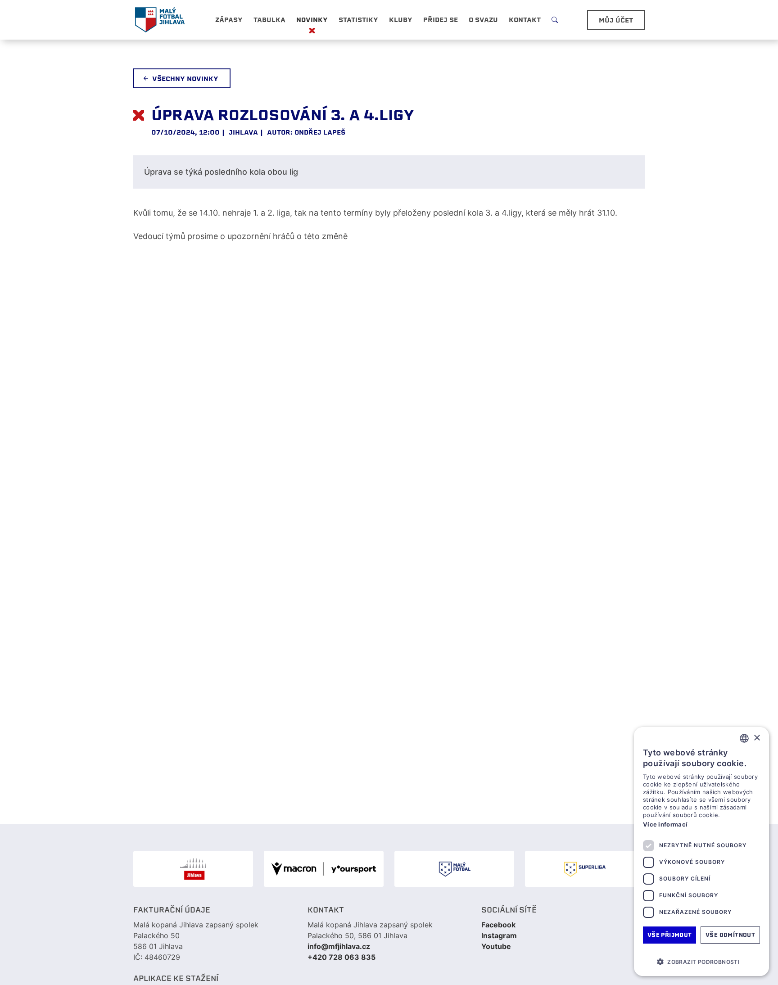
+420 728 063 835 (341, 957)
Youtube (496, 946)
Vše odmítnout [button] (730, 935)
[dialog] (701, 851)
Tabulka (269, 19)
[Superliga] (585, 869)
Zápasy (229, 19)
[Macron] (324, 869)
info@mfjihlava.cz (339, 946)
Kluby (400, 19)
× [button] (756, 738)
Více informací (665, 824)
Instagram (499, 935)
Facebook (498, 924)
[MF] (454, 869)
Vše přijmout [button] (669, 935)
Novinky (312, 19)
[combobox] (744, 738)
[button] (701, 961)
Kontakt (525, 19)
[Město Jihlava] (193, 869)
